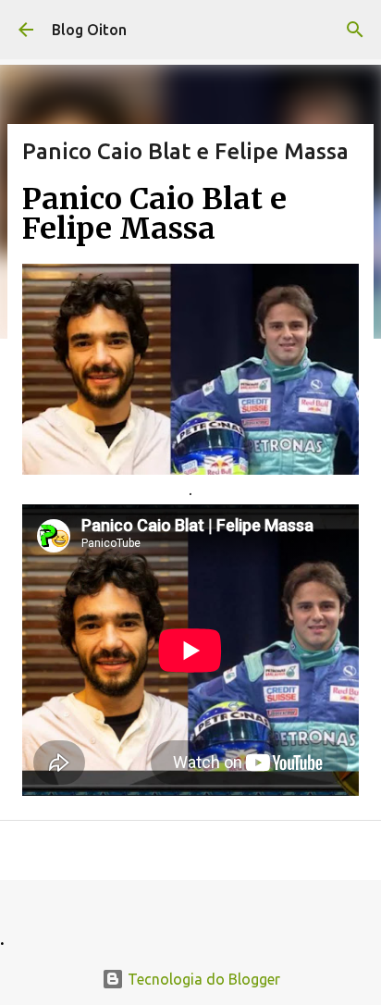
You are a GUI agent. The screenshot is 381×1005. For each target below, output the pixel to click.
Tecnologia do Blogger (202, 979)
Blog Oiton (89, 29)
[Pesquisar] (355, 29)
